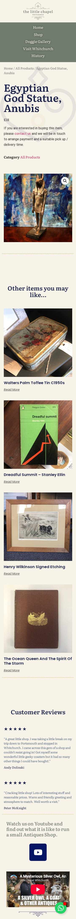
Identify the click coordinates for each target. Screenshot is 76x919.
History (38, 55)
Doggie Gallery (38, 41)
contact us (23, 134)
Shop (38, 34)
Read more (12, 389)
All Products (24, 68)
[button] (65, 181)
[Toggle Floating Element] (60, 908)
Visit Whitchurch (38, 48)
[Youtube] (38, 852)
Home (38, 27)
